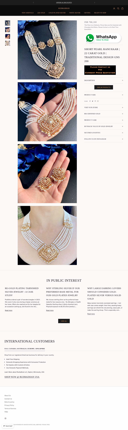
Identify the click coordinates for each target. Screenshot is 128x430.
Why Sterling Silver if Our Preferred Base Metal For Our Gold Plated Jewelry (63, 291)
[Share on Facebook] (90, 101)
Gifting (87, 13)
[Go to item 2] (7, 29)
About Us (7, 395)
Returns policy (9, 402)
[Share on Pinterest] (95, 101)
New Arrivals (28, 13)
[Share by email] (98, 101)
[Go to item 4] (7, 43)
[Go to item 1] (7, 23)
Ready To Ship (100, 13)
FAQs (6, 412)
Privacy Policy (9, 405)
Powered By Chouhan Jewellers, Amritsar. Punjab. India (33, 424)
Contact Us (8, 399)
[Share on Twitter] (92, 101)
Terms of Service (10, 408)
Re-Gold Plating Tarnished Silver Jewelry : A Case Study (22, 291)
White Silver (74, 13)
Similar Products (103, 87)
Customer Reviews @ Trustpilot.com (64, 2)
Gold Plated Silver (57, 13)
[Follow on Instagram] (5, 418)
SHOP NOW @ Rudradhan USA (21, 377)
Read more (8, 310)
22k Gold (41, 13)
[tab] (24, 349)
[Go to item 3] (7, 36)
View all (64, 321)
